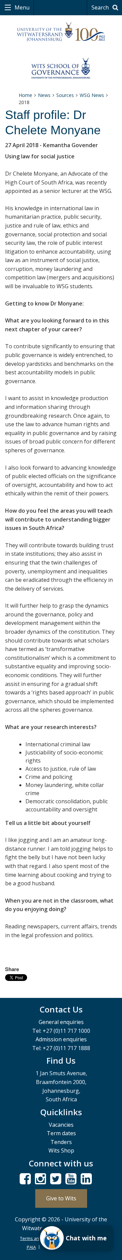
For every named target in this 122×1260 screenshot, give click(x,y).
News (44, 95)
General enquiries (61, 1022)
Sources (65, 95)
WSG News (92, 95)
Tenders (61, 1142)
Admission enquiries (61, 1039)
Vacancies (61, 1124)
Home (25, 95)
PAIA (31, 1247)
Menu (21, 7)
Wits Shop (61, 1150)
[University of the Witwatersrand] (61, 32)
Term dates (61, 1133)
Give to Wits (61, 1198)
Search (101, 7)
